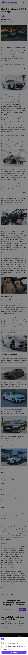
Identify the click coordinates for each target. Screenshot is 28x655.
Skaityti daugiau (19, 647)
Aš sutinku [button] (14, 652)
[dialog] (14, 646)
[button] (14, 650)
